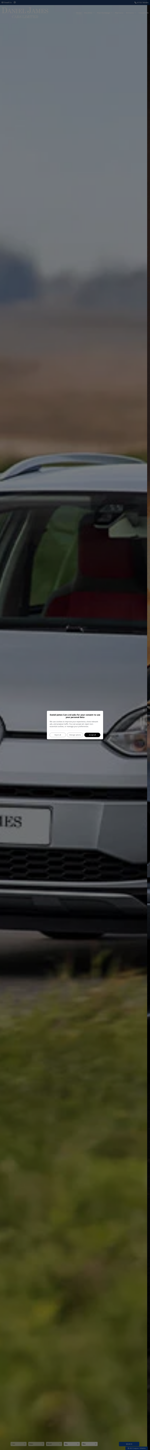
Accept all (92, 735)
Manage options (75, 735)
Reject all (57, 735)
